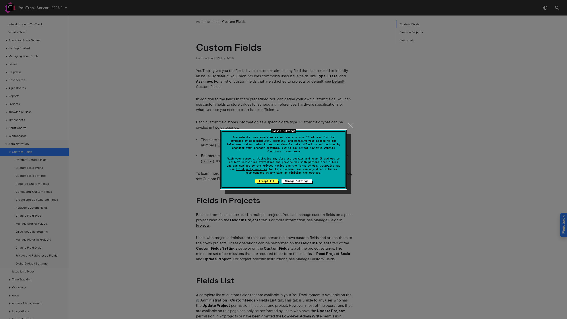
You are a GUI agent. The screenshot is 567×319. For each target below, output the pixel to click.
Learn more (292, 151)
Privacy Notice (273, 165)
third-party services (251, 169)
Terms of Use (307, 165)
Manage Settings (296, 181)
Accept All (266, 181)
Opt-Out (314, 173)
